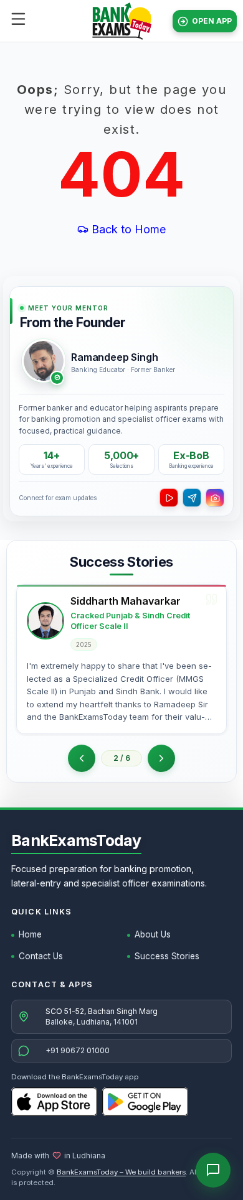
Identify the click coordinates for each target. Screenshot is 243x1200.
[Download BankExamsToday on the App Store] (54, 1101)
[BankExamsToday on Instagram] (215, 497)
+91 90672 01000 (77, 1050)
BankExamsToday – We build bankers (121, 1172)
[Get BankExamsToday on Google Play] (145, 1101)
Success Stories (167, 956)
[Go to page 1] (81, 758)
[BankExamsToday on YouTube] (169, 497)
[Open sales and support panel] (213, 1170)
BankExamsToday (76, 840)
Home (30, 934)
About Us (153, 934)
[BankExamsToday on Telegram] (192, 497)
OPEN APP (212, 21)
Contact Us (41, 956)
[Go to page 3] (161, 758)
